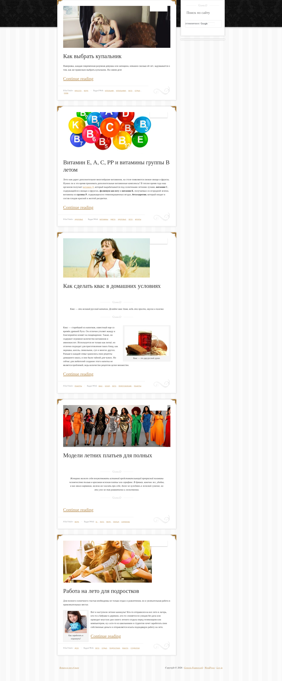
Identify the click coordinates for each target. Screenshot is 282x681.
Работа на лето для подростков (101, 591)
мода (108, 522)
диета (112, 219)
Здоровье (79, 219)
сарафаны (125, 522)
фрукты (138, 219)
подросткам (114, 648)
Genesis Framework (193, 667)
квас (101, 386)
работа (125, 648)
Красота (78, 90)
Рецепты (78, 386)
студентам (135, 648)
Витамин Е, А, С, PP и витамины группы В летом (116, 165)
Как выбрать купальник (92, 56)
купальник (109, 90)
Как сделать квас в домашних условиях (112, 285)
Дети (77, 648)
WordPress (210, 667)
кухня (107, 386)
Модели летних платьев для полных (107, 455)
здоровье (122, 219)
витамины (104, 219)
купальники (121, 90)
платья (116, 522)
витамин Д (88, 186)
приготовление (125, 386)
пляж (66, 93)
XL (97, 522)
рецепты (137, 386)
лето (130, 90)
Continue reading (78, 78)
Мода (86, 90)
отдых (137, 90)
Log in (219, 667)
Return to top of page (69, 667)
